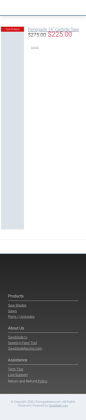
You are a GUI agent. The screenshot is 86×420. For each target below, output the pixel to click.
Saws (12, 311)
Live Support (18, 375)
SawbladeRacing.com (25, 348)
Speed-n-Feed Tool (22, 343)
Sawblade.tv (17, 337)
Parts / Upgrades (21, 316)
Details (35, 47)
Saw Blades (17, 305)
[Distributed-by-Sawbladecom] (61, 4)
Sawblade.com (58, 405)
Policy (42, 381)
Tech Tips (15, 369)
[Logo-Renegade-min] (24, 3)
